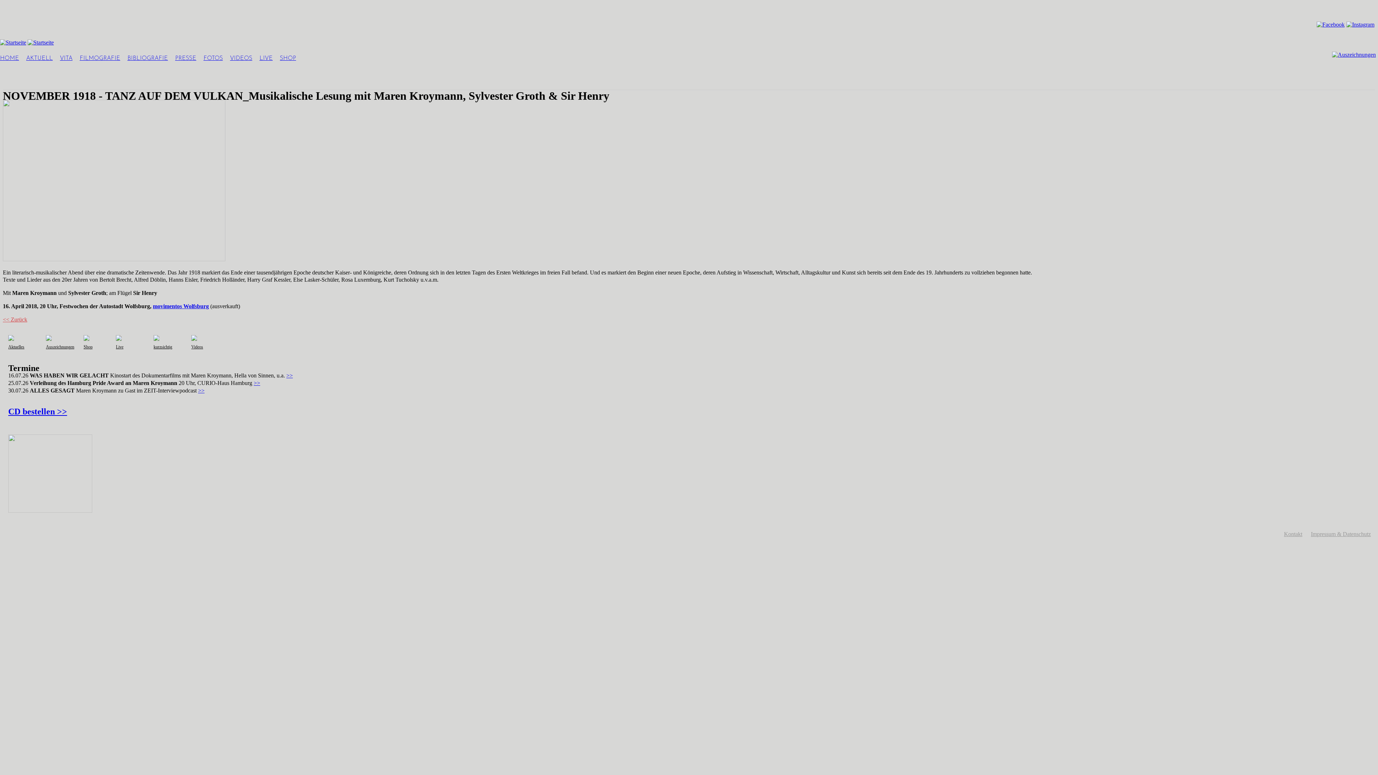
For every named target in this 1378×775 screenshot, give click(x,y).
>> (289, 375)
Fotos (213, 58)
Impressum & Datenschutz (1341, 534)
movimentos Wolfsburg (181, 306)
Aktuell (39, 58)
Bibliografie (147, 58)
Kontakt (1293, 534)
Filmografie (100, 58)
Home (9, 58)
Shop (288, 58)
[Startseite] (13, 42)
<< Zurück (15, 319)
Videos (241, 58)
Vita (66, 58)
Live (266, 58)
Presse (185, 58)
